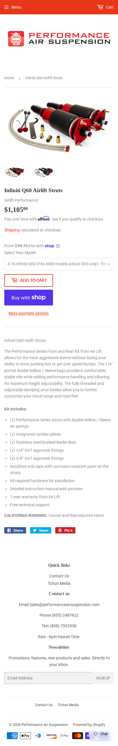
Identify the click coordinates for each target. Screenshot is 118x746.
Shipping (12, 230)
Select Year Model (20, 252)
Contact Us (59, 576)
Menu (16, 7)
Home (9, 78)
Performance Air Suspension (44, 724)
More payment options (29, 313)
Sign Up (103, 678)
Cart (109, 7)
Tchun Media (59, 583)
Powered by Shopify (89, 724)
